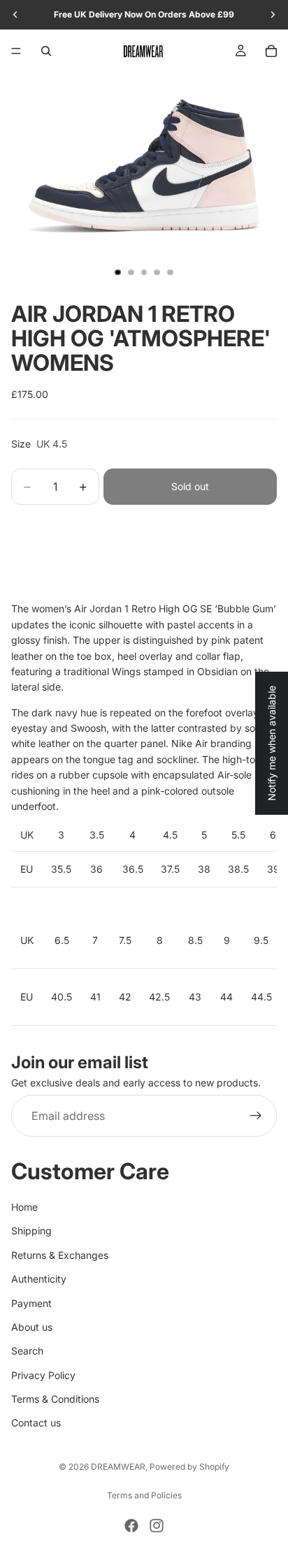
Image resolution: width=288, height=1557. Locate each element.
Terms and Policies (144, 1495)
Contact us (36, 1423)
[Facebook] (131, 1525)
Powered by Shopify (189, 1466)
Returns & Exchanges (59, 1255)
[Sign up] (256, 1115)
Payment (31, 1302)
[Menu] (16, 51)
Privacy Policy (43, 1375)
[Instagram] (156, 1525)
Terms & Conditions (55, 1399)
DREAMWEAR (118, 1466)
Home (24, 1207)
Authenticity (38, 1279)
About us (31, 1327)
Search (27, 1351)
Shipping (31, 1231)
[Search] (46, 51)
